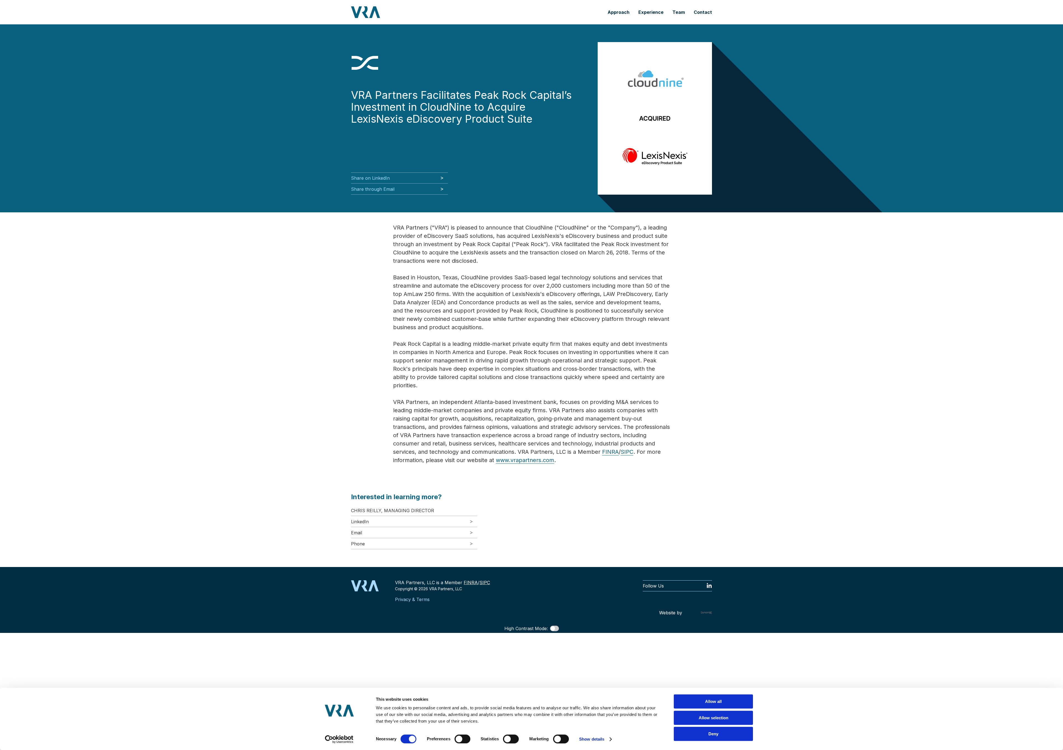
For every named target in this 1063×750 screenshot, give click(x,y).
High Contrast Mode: (526, 628)
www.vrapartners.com (525, 460)
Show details (591, 739)
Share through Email (372, 189)
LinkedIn (360, 521)
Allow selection (713, 717)
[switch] (462, 738)
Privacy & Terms (412, 599)
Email (356, 532)
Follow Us (653, 586)
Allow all (713, 701)
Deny (713, 733)
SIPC (627, 452)
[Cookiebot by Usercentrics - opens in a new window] (339, 739)
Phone (358, 544)
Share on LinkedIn (370, 178)
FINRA (610, 452)
